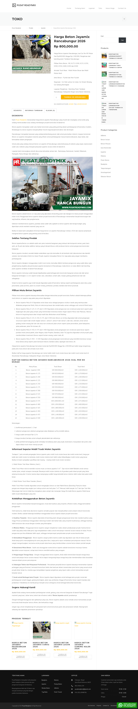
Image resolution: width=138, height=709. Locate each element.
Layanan (92, 8)
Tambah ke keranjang (75, 97)
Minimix (103, 156)
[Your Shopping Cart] (124, 19)
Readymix (104, 164)
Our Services (91, 705)
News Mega (110, 8)
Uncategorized (106, 172)
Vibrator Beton (106, 176)
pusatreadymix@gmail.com (83, 689)
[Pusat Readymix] (24, 5)
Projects (99, 705)
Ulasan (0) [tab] (50, 110)
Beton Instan (105, 139)
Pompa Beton (58, 684)
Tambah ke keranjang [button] (20, 657)
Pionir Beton (105, 160)
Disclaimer (114, 705)
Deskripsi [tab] (18, 110)
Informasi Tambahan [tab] (34, 110)
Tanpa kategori (106, 168)
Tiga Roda (44, 692)
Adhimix (103, 135)
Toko (100, 8)
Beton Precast (106, 144)
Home (69, 8)
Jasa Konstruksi (106, 148)
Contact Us (122, 8)
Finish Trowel (58, 692)
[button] (47, 38)
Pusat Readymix (21, 120)
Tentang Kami (80, 8)
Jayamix (71, 104)
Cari (102, 36)
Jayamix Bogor (82, 104)
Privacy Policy (122, 705)
